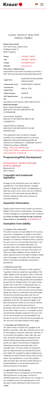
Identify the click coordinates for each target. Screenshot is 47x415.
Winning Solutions (10, 163)
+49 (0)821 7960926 (28, 60)
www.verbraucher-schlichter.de (14, 153)
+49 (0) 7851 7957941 (11, 150)
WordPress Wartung (26, 163)
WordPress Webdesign (12, 165)
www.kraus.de (26, 66)
